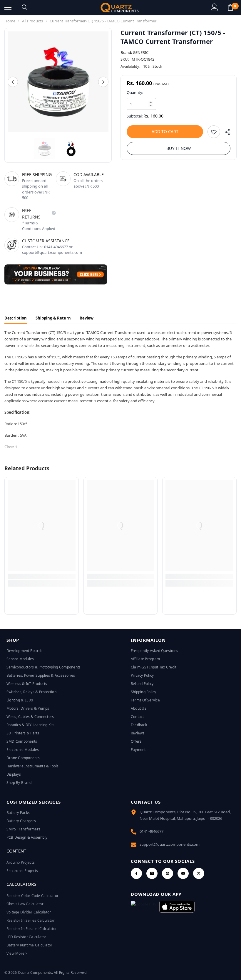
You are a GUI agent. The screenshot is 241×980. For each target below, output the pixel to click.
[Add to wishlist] (213, 131)
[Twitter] (198, 873)
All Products (32, 21)
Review (86, 318)
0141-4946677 (151, 831)
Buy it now (178, 148)
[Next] (103, 82)
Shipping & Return (53, 318)
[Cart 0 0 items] (230, 7)
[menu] (7, 7)
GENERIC (140, 52)
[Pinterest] (167, 873)
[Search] (24, 7)
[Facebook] (136, 873)
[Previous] (13, 82)
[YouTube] (183, 873)
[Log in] (214, 7)
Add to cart (165, 131)
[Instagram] (152, 873)
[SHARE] (225, 133)
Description (15, 318)
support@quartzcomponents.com (170, 844)
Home (9, 21)
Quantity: (135, 92)
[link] (42, 576)
